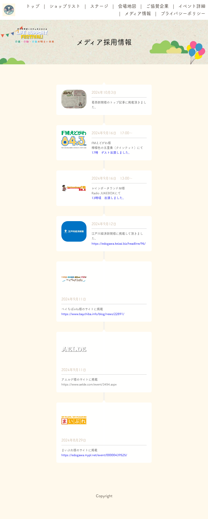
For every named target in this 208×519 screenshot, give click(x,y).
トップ (33, 6)
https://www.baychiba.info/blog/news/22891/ (92, 313)
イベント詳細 (191, 6)
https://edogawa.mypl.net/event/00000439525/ (94, 454)
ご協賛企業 (157, 6)
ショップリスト (64, 6)
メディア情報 (138, 13)
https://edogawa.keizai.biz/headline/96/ (119, 243)
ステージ (99, 6)
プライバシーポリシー (183, 13)
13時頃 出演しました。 (109, 197)
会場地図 (127, 6)
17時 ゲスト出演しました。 (111, 152)
